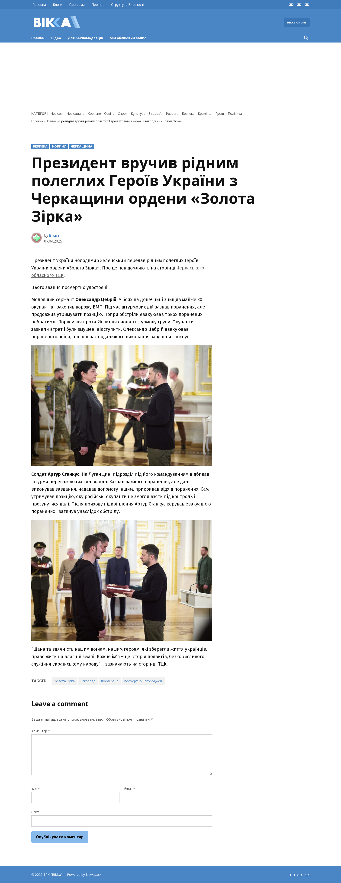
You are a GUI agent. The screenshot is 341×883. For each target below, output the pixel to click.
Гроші (220, 113)
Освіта (109, 113)
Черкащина (75, 113)
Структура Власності (127, 4)
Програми (77, 4)
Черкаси (57, 113)
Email (129, 788)
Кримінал (205, 113)
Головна (39, 4)
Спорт (123, 113)
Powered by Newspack (84, 874)
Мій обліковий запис (128, 38)
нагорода (87, 681)
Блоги (57, 4)
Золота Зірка (64, 681)
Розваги (172, 113)
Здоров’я (156, 113)
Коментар (40, 731)
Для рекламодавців (85, 38)
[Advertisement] (170, 76)
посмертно (110, 681)
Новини (38, 38)
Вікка (54, 235)
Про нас (98, 4)
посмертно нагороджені (143, 681)
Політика (235, 113)
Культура (138, 113)
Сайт (35, 812)
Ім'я (35, 788)
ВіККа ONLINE (296, 22)
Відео (56, 38)
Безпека (188, 113)
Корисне (94, 113)
